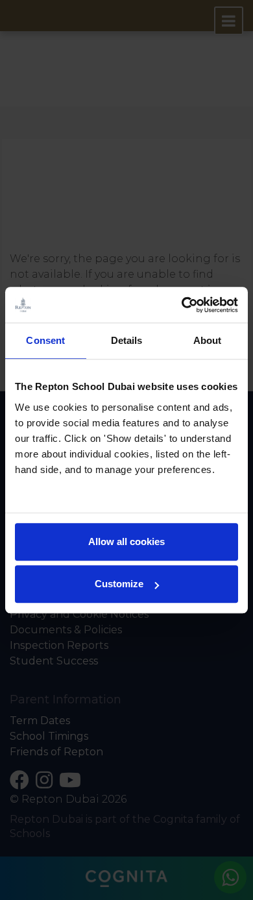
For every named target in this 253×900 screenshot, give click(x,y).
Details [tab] (127, 340)
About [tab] (207, 340)
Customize (119, 583)
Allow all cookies (126, 541)
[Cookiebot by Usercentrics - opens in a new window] (182, 305)
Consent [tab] (45, 340)
